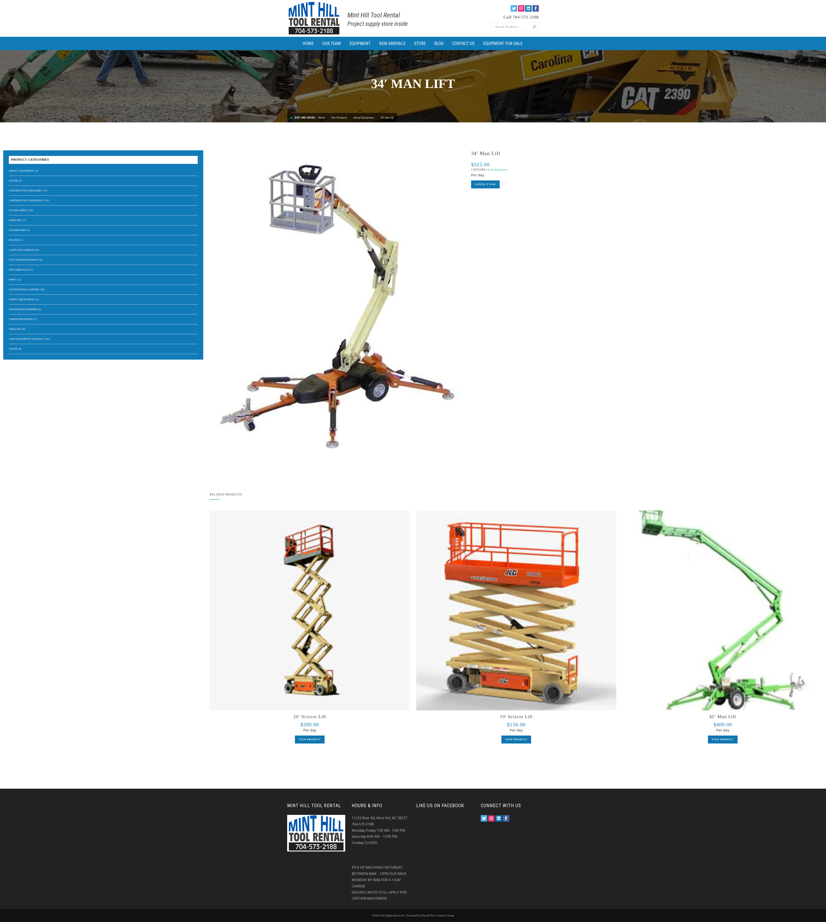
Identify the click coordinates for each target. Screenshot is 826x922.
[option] (337, 305)
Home (321, 117)
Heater (14, 240)
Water (13, 349)
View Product (310, 739)
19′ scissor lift (516, 716)
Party (13, 279)
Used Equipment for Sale (26, 339)
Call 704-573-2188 (521, 17)
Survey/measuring (22, 299)
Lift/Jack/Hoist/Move (23, 260)
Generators (17, 230)
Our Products (339, 117)
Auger (13, 180)
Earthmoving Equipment (26, 200)
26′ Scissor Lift (309, 716)
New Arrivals (18, 269)
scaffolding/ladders (24, 289)
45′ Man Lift (722, 716)
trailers (15, 329)
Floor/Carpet (18, 210)
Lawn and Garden (21, 250)
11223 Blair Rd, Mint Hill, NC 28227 (379, 818)
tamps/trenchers (21, 319)
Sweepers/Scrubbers (23, 309)
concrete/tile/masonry (25, 190)
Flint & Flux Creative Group (437, 915)
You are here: (305, 117)
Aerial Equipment (363, 117)
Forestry (15, 220)
